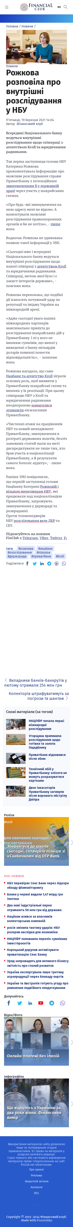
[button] (65, 7)
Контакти (36, 1187)
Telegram (30, 538)
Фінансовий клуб (30, 124)
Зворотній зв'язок (36, 1181)
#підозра (43, 552)
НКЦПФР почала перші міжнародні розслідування (46, 725)
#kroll (60, 556)
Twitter (56, 538)
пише (55, 224)
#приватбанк (41, 556)
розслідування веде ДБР (34, 521)
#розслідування (20, 552)
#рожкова (25, 549)
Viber (44, 538)
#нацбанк (45, 549)
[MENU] (6, 7)
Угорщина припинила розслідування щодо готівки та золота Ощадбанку (45, 742)
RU (59, 7)
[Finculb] (9, 1003)
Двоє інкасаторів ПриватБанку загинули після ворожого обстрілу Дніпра (48, 793)
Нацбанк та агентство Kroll (29, 376)
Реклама (36, 1175)
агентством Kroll (51, 266)
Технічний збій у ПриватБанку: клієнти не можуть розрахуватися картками (48, 775)
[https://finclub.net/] (36, 7)
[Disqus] (36, 620)
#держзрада (17, 556)
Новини (12, 66)
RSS (36, 1193)
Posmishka (44, 1220)
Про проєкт (36, 1169)
